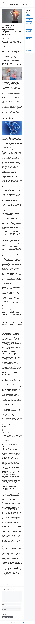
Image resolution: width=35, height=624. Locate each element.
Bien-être (25, 4)
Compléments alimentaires (15, 4)
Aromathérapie (12, 2)
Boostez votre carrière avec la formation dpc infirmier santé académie (29, 24)
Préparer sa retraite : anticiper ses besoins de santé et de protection (29, 17)
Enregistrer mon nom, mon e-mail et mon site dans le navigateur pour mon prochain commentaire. (12, 613)
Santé (19, 2)
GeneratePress (23, 622)
